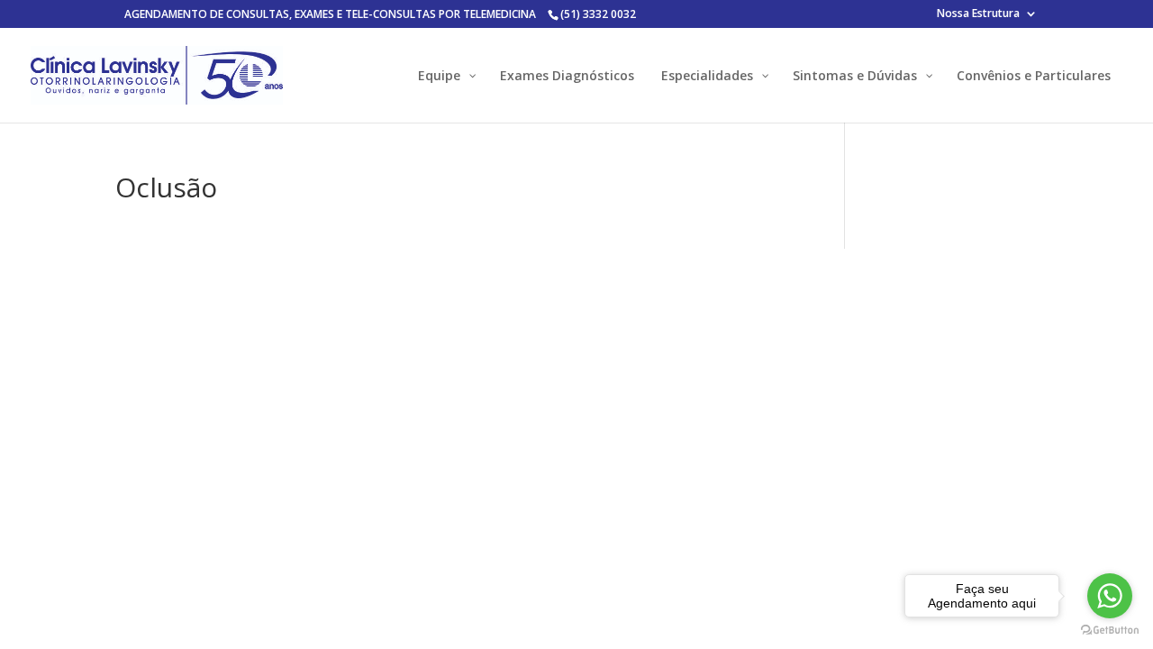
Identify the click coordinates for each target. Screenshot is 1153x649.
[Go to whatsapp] (1109, 595)
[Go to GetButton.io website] (1110, 630)
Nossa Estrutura (978, 14)
